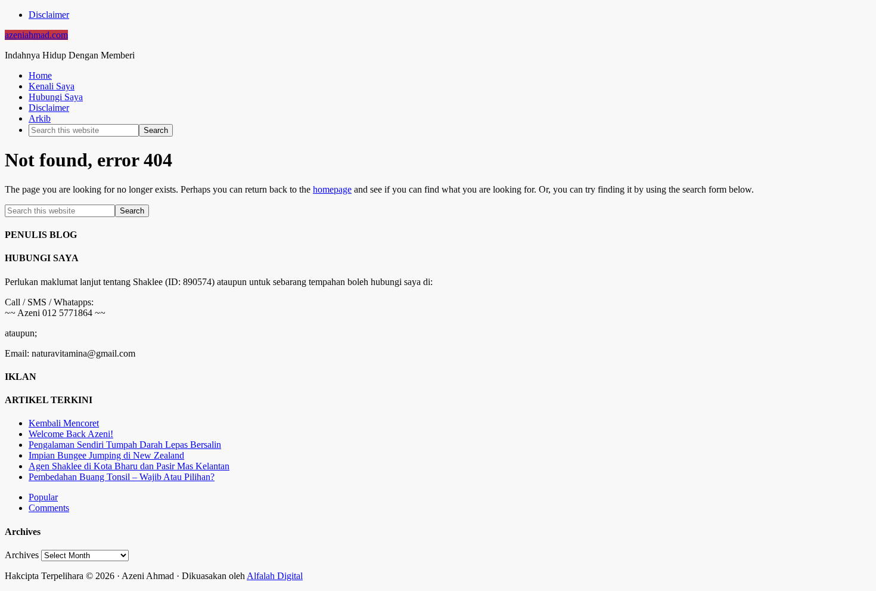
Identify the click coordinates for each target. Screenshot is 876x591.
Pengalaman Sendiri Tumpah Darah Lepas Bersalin (125, 445)
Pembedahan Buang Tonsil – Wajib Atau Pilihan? (122, 477)
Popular (43, 497)
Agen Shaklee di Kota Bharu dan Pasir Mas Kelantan (129, 466)
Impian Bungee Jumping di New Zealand (106, 455)
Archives (22, 555)
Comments (49, 508)
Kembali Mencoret (64, 423)
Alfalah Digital (275, 576)
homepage (332, 189)
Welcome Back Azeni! (71, 434)
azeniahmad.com (36, 35)
